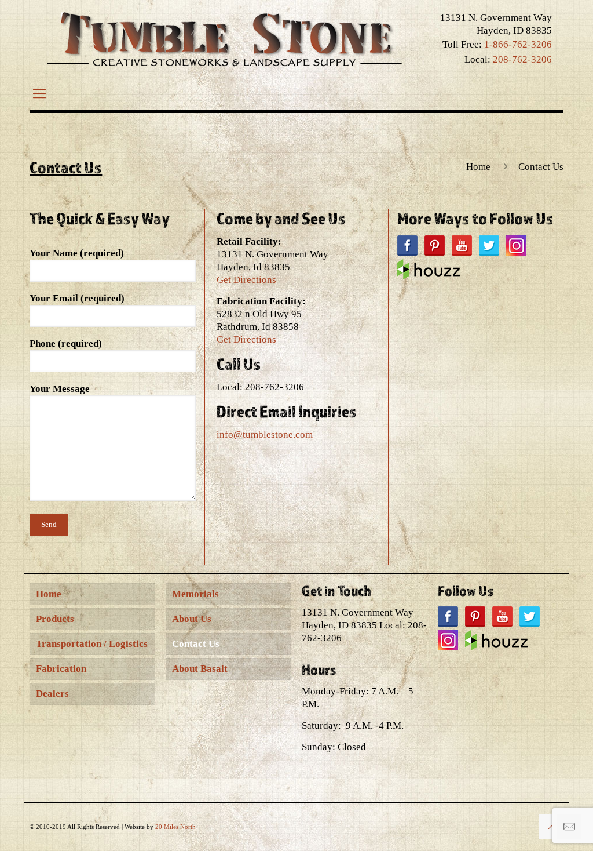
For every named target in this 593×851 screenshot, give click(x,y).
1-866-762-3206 (518, 44)
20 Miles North (175, 826)
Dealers (52, 693)
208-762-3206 (522, 59)
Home (478, 166)
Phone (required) (66, 343)
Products (55, 618)
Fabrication (61, 668)
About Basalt (200, 668)
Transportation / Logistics (92, 643)
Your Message (60, 388)
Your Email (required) (77, 298)
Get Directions (246, 279)
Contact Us (195, 643)
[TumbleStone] (224, 39)
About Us (191, 618)
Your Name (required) (77, 253)
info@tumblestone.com (265, 434)
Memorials (195, 593)
